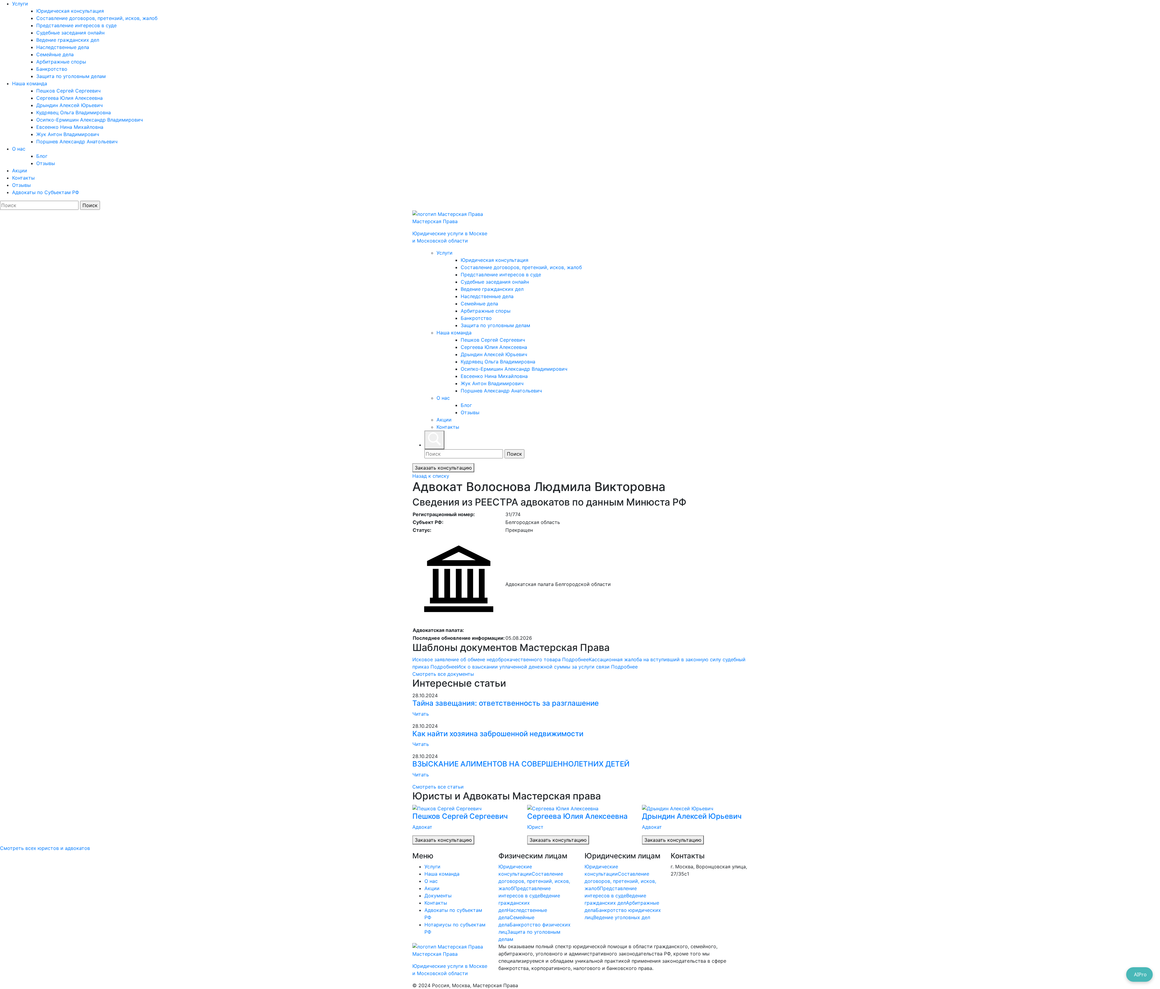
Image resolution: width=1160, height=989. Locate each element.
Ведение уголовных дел (621, 917)
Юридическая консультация (70, 11)
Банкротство (51, 69)
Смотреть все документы (443, 674)
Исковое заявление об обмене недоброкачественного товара (500, 659)
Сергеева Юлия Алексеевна (69, 98)
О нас (18, 149)
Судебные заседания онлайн (70, 33)
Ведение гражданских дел (67, 40)
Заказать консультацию (443, 468)
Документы (438, 896)
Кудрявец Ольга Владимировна (73, 112)
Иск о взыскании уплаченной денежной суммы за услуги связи (547, 667)
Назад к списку (430, 476)
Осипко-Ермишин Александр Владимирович (89, 120)
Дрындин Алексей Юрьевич (69, 105)
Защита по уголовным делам (71, 76)
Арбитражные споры (61, 62)
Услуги (20, 4)
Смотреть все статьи (438, 787)
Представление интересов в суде (76, 25)
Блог (41, 156)
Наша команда (29, 83)
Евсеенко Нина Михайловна (69, 127)
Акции (19, 171)
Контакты (23, 178)
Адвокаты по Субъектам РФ (45, 192)
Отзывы (45, 163)
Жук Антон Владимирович (67, 134)
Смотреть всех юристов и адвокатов (45, 848)
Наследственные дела (62, 47)
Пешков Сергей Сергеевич (68, 91)
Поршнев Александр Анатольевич (77, 141)
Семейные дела (55, 54)
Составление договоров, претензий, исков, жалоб (96, 18)
